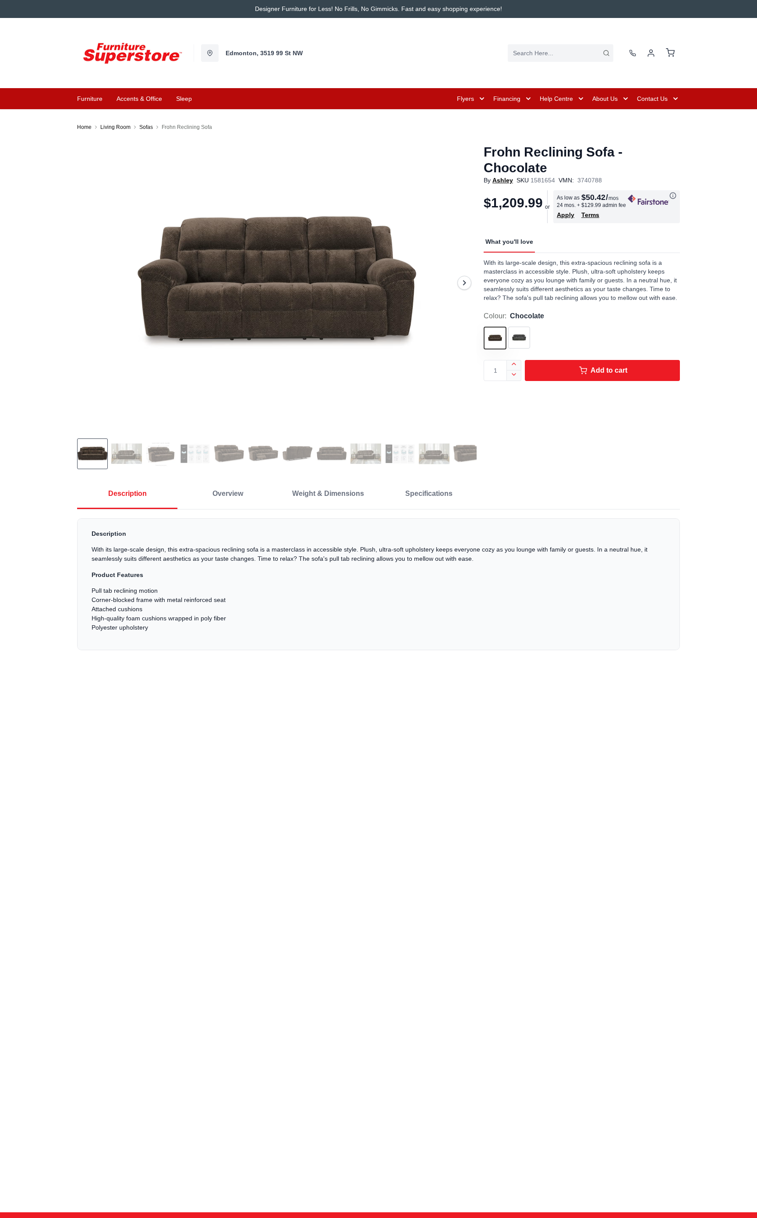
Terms (590, 214)
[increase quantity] (514, 365)
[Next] (464, 283)
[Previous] (89, 283)
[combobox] (560, 53)
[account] (651, 53)
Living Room (115, 127)
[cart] (670, 53)
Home (84, 127)
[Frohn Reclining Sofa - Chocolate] (277, 282)
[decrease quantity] (514, 375)
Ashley (502, 180)
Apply (565, 214)
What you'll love (509, 241)
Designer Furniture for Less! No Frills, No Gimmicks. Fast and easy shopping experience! (378, 8)
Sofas (146, 127)
